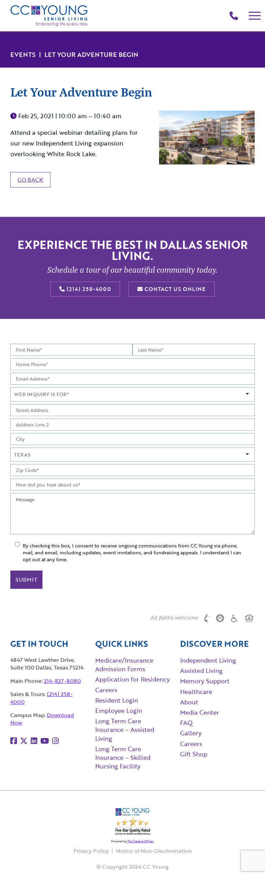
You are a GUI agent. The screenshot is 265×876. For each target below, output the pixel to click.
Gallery (191, 732)
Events (23, 54)
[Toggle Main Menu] (255, 15)
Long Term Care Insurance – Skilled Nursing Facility (122, 757)
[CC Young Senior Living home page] (49, 15)
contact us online (174, 289)
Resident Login (116, 700)
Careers (106, 689)
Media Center (199, 712)
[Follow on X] (24, 740)
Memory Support (204, 680)
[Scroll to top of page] (246, 857)
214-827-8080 (62, 681)
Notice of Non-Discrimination (154, 851)
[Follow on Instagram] (55, 740)
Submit (26, 579)
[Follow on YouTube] (44, 740)
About (189, 701)
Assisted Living (201, 670)
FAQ (186, 722)
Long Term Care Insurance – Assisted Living (124, 729)
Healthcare (196, 691)
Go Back (30, 179)
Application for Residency (132, 679)
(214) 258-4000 (88, 289)
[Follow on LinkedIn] (34, 740)
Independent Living (208, 660)
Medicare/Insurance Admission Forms (124, 664)
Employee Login (118, 710)
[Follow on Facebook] (13, 740)
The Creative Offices (140, 841)
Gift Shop (193, 753)
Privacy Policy (91, 851)
